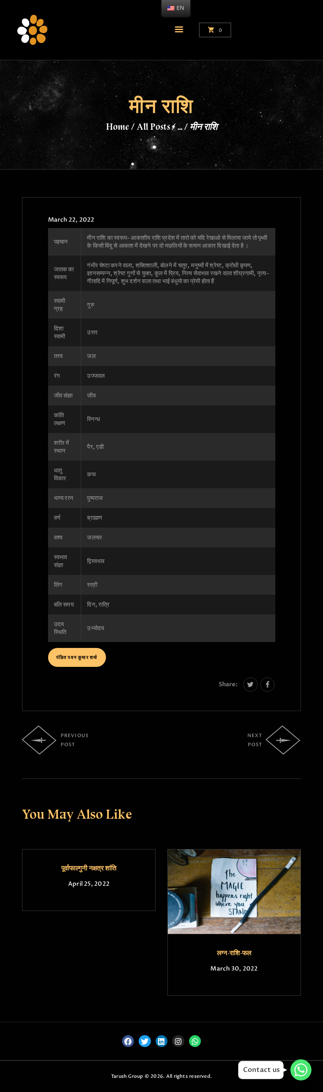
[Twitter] (144, 1041)
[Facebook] (128, 1041)
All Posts (153, 126)
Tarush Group (127, 1076)
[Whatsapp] (195, 1041)
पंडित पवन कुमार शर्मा (77, 657)
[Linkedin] (161, 1041)
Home (117, 126)
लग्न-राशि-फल (234, 953)
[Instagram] (178, 1041)
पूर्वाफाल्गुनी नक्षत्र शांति (89, 868)
